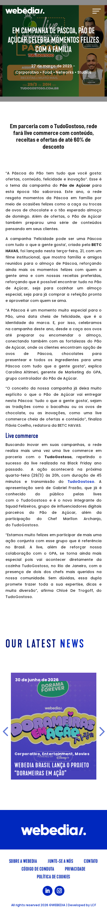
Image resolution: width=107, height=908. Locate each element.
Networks (65, 72)
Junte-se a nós (60, 860)
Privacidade (75, 868)
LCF (93, 905)
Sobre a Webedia (23, 860)
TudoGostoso (81, 481)
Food (47, 72)
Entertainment (57, 753)
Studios (84, 72)
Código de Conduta (38, 868)
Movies (82, 753)
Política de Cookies (53, 876)
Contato (91, 860)
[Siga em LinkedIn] (47, 891)
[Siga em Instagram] (59, 891)
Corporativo (27, 72)
